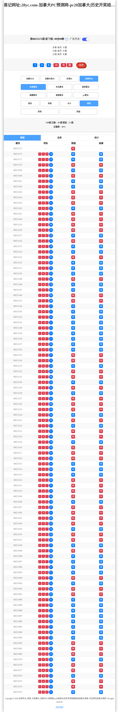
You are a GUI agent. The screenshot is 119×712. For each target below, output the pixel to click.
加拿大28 (30, 79)
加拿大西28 (49, 79)
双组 (78, 112)
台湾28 (69, 79)
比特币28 (89, 79)
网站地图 (59, 707)
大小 (69, 103)
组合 (30, 103)
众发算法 (33, 87)
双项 (40, 112)
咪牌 (81, 65)
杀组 (50, 103)
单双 (89, 103)
